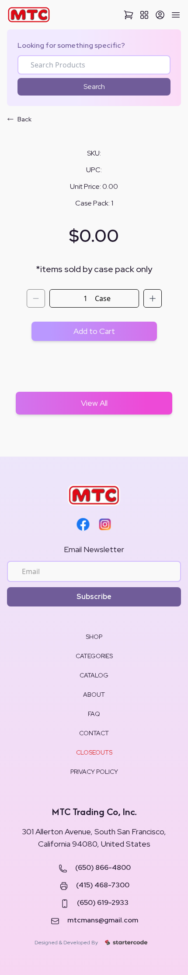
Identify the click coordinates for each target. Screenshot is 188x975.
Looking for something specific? (71, 45)
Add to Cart (94, 331)
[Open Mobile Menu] (176, 15)
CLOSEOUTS (94, 752)
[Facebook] (83, 524)
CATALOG (94, 675)
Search (94, 86)
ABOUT (94, 694)
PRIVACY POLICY (94, 772)
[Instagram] (104, 524)
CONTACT (94, 733)
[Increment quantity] (152, 298)
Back (24, 119)
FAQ (94, 714)
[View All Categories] (144, 15)
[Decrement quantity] (36, 298)
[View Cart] (128, 15)
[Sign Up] (160, 15)
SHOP (94, 637)
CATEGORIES (94, 656)
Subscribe (94, 596)
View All (94, 403)
